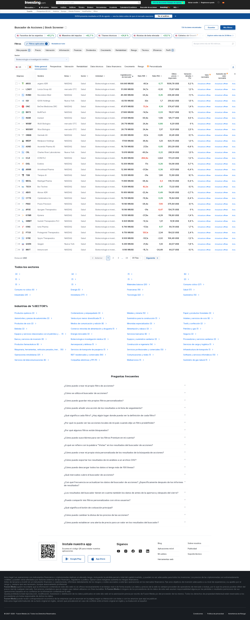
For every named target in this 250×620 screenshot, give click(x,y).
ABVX (28, 192)
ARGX (28, 83)
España (29, 11)
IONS (28, 227)
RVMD (28, 95)
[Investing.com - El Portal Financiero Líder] (35, 2)
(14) (140, 344)
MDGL (28, 181)
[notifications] (218, 2)
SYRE (28, 238)
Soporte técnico (195, 554)
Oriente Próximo (74, 11)
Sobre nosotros (194, 543)
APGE (28, 210)
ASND (28, 147)
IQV (27, 101)
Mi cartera (162, 554)
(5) (75, 290)
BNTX (28, 112)
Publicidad (192, 548)
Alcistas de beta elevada (148, 35)
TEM (28, 175)
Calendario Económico (128, 7)
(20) (137, 284)
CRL (27, 152)
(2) (184, 279)
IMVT (28, 250)
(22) (134, 295)
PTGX (28, 232)
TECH (28, 187)
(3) (16, 274)
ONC (28, 106)
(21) (27, 355)
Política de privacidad (215, 614)
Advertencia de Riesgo (237, 614)
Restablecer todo (58, 44)
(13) (190, 295)
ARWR (28, 169)
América (56, 11)
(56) (87, 355)
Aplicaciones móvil (166, 548)
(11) (84, 360)
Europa (63, 11)
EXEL (28, 164)
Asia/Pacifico (86, 11)
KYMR (28, 215)
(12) (136, 313)
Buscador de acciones (148, 7)
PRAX (28, 204)
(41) (21, 295)
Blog (160, 543)
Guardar (211, 27)
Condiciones (198, 614)
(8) (184, 274)
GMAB (28, 135)
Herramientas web (165, 559)
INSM (28, 118)
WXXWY (29, 129)
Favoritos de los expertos (31, 35)
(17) (187, 290)
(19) (134, 290)
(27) (192, 284)
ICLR (28, 158)
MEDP (28, 141)
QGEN (28, 244)
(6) (25, 290)
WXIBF (29, 124)
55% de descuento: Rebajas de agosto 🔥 (168, 3)
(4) (72, 274)
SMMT (29, 221)
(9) (29, 339)
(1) (128, 274)
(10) (41, 349)
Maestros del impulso (72, 35)
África (95, 11)
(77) (78, 295)
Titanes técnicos (109, 35)
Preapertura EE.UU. (44, 11)
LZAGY (29, 89)
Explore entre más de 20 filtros (219, 35)
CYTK (28, 198)
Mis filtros (227, 27)
